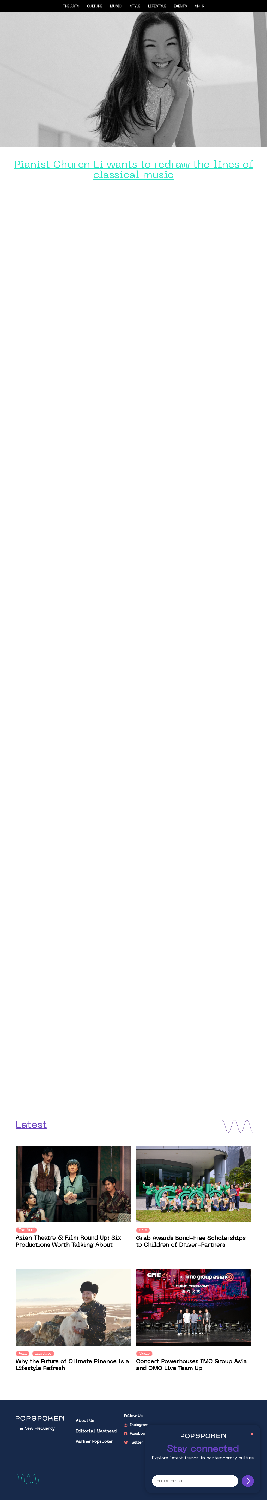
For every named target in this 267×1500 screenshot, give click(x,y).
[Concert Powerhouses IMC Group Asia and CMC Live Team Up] (193, 1307)
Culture (94, 6)
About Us (85, 1421)
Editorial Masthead (96, 1431)
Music (116, 6)
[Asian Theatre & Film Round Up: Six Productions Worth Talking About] (73, 1183)
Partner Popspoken (94, 1442)
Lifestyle (157, 6)
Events (180, 6)
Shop (199, 6)
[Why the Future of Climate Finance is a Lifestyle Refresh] (73, 1307)
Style (135, 6)
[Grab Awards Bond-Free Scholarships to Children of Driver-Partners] (193, 1184)
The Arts (71, 6)
